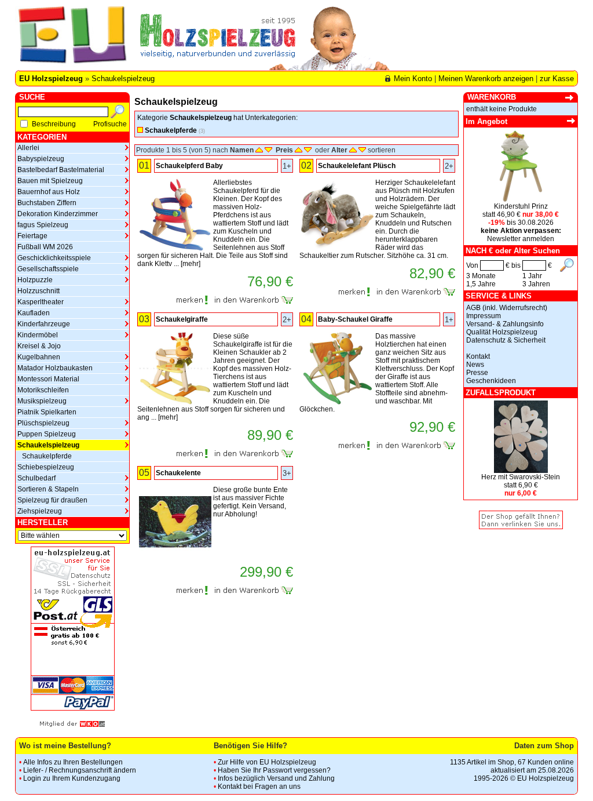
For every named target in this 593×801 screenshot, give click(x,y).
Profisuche (110, 124)
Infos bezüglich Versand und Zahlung (276, 778)
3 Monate (481, 276)
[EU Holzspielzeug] (71, 38)
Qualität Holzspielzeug (501, 332)
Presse (477, 373)
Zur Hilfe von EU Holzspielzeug (267, 762)
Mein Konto (413, 78)
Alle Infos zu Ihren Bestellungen (73, 762)
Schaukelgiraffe (182, 319)
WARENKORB (491, 97)
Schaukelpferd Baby (189, 166)
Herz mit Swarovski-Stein (520, 477)
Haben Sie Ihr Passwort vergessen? (274, 770)
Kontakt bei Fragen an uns (259, 786)
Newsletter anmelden (520, 239)
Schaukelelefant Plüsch (357, 166)
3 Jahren (536, 284)
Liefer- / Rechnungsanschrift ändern (79, 770)
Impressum (483, 316)
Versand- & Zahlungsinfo (505, 324)
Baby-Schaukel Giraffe (355, 319)
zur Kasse (557, 78)
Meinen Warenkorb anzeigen (485, 78)
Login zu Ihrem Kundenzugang (71, 778)
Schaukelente (178, 473)
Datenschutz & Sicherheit (506, 340)
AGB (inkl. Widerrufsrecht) (506, 308)
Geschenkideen (491, 381)
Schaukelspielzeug (123, 78)
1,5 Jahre (481, 284)
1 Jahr (532, 276)
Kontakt (478, 356)
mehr (190, 264)
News (475, 365)
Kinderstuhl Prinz (521, 206)
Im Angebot (486, 121)
